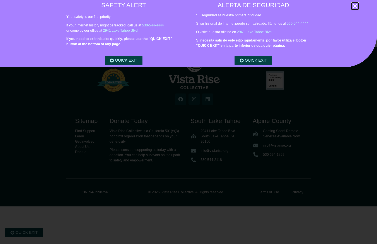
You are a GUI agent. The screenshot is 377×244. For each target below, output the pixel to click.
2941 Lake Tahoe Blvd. (254, 32)
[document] (188, 122)
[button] (355, 6)
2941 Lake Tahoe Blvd (120, 30)
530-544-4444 (153, 25)
